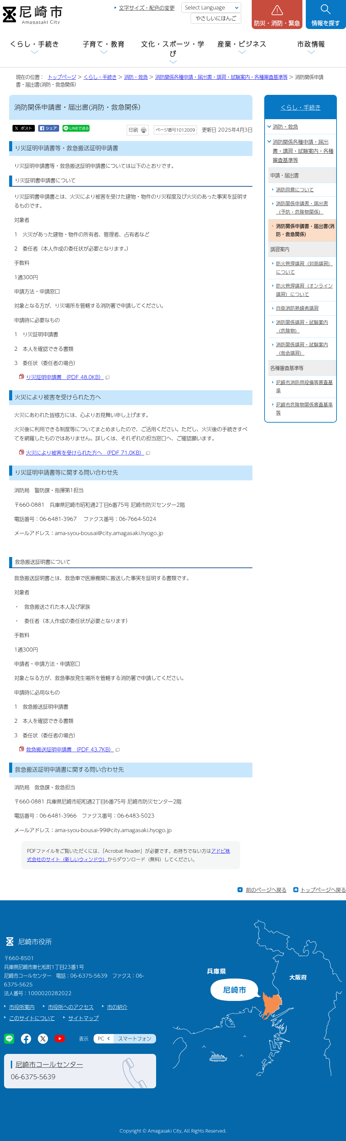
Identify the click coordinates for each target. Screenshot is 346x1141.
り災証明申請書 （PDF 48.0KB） (65, 377)
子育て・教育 (104, 44)
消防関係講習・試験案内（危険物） (302, 326)
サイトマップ (83, 1018)
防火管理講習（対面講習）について (304, 267)
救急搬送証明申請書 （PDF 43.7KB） (70, 749)
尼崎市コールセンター (49, 1064)
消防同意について (295, 189)
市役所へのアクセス (71, 1007)
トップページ (62, 77)
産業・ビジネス (242, 44)
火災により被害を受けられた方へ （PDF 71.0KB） (85, 452)
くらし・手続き (34, 44)
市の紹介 (117, 1007)
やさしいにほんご (216, 18)
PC (101, 1038)
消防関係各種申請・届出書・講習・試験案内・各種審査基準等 (221, 77)
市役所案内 (21, 1007)
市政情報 (311, 44)
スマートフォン (134, 1038)
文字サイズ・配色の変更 (147, 7)
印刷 (133, 129)
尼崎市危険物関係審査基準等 (304, 409)
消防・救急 (136, 77)
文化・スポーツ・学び (173, 49)
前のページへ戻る (266, 890)
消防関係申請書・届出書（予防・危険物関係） (302, 207)
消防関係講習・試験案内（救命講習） (302, 348)
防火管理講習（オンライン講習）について (304, 290)
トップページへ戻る (323, 890)
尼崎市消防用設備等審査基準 (304, 386)
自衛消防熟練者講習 (297, 308)
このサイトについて (32, 1018)
